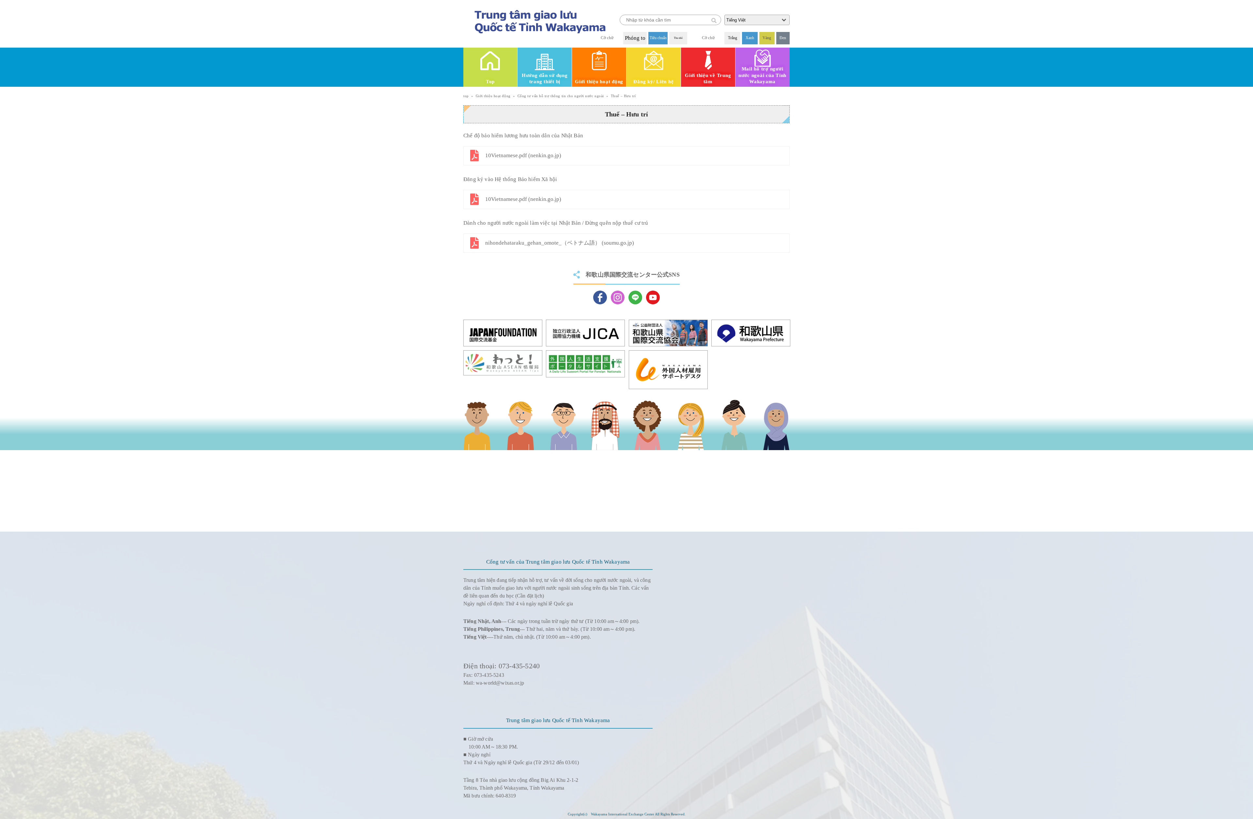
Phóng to (635, 38)
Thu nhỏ (678, 38)
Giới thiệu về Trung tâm (708, 78)
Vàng (767, 38)
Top (490, 81)
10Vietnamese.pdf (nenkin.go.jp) (523, 155)
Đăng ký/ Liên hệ (653, 81)
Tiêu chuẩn (658, 38)
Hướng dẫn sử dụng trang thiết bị (545, 78)
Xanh (750, 38)
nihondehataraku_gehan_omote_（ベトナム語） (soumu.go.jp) (559, 243)
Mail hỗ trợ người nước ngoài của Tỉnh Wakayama (762, 75)
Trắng (732, 38)
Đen (783, 38)
